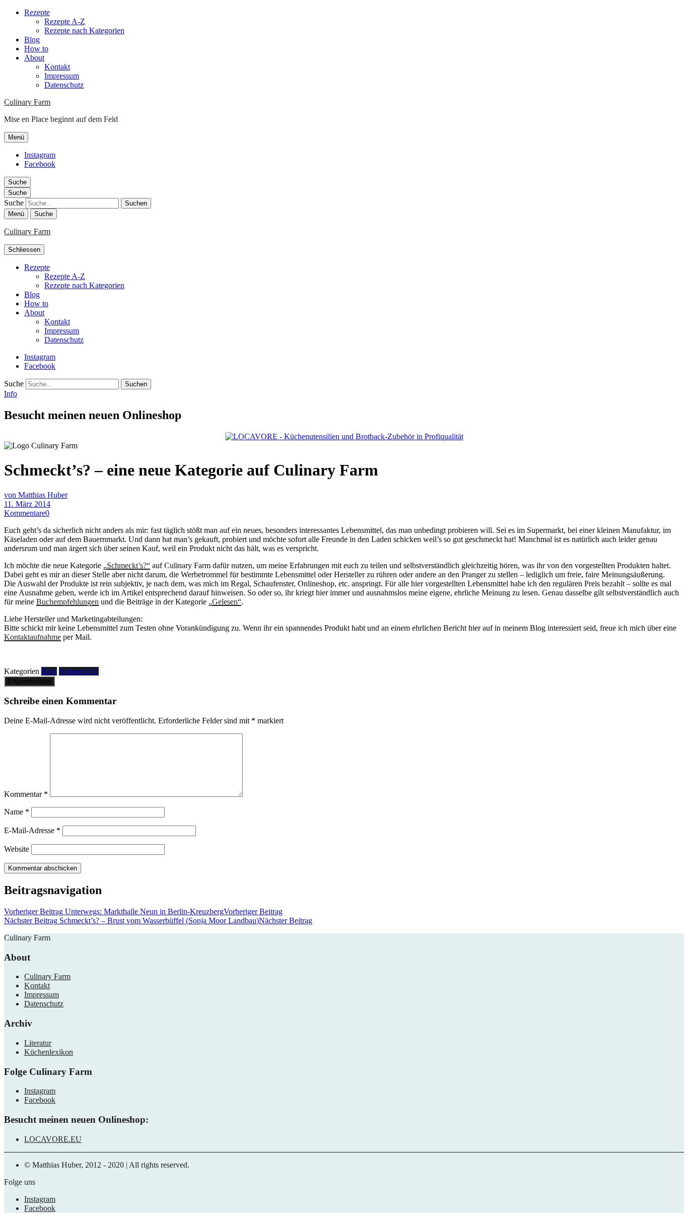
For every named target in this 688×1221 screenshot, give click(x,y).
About (34, 57)
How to (36, 48)
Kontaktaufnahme (32, 637)
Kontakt (57, 66)
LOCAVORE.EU (53, 1139)
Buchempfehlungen (67, 601)
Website (16, 849)
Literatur (37, 1043)
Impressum (61, 76)
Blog (32, 39)
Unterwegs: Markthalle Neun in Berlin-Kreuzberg (143, 911)
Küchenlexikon (48, 1052)
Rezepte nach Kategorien (84, 30)
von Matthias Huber (35, 495)
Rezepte (37, 12)
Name (16, 811)
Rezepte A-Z (64, 21)
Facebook (39, 164)
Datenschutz (64, 85)
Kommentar (26, 794)
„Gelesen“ (225, 601)
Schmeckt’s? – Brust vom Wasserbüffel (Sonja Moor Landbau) (158, 920)
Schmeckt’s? (79, 671)
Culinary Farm (27, 102)
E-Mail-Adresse (32, 830)
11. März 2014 (27, 504)
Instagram (39, 155)
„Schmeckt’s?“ (126, 565)
